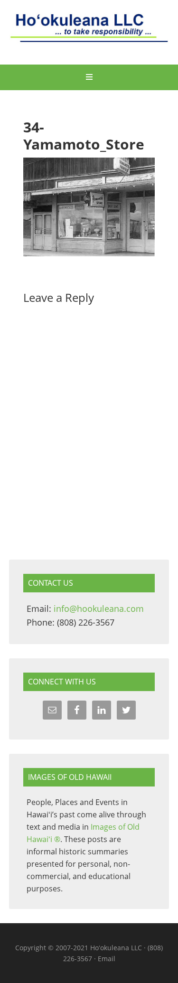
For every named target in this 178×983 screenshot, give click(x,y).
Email (106, 958)
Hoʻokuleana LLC (89, 33)
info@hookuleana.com (99, 608)
